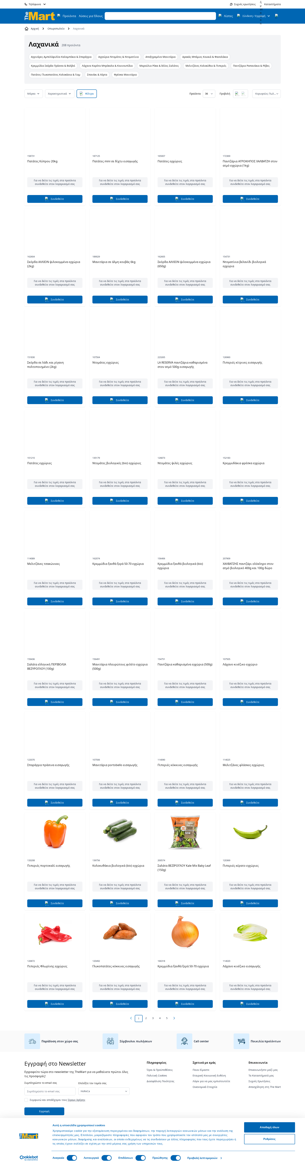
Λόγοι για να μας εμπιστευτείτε (211, 1081)
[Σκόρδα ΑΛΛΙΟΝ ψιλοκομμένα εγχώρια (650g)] (185, 228)
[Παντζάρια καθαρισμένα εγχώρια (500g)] (185, 631)
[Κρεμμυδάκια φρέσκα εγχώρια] (250, 430)
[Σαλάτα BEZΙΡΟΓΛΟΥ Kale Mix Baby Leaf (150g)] (185, 832)
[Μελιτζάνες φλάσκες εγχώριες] (250, 732)
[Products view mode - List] (244, 94)
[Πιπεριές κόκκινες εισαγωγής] (185, 732)
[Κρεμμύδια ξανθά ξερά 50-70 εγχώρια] (120, 530)
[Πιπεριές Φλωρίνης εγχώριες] (55, 933)
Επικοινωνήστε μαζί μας (263, 1069)
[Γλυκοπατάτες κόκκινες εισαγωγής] (120, 933)
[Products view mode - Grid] (237, 94)
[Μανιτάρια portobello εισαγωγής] (120, 732)
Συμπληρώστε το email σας (40, 1082)
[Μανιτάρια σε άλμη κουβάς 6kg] (120, 228)
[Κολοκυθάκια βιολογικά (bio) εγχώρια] (120, 832)
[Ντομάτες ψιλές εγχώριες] (185, 430)
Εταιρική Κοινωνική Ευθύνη (209, 1075)
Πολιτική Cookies (157, 1075)
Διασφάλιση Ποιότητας (160, 1081)
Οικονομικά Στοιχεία (205, 1087)
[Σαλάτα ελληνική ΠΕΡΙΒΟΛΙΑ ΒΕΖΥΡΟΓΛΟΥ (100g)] (54, 631)
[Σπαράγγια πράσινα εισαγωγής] (54, 732)
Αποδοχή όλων (269, 1127)
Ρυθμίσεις (269, 1138)
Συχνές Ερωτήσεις (259, 1081)
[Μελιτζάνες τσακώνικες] (54, 530)
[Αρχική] (39, 16)
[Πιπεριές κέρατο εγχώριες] (250, 832)
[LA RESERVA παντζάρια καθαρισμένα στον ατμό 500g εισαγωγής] (185, 329)
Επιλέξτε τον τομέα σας (92, 1083)
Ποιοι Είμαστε (201, 1069)
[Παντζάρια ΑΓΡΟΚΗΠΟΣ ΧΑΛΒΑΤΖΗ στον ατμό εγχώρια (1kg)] (250, 128)
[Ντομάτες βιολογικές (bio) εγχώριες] (120, 430)
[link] (131, 1018)
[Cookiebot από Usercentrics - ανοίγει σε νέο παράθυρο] (28, 1158)
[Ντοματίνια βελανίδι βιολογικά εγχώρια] (250, 228)
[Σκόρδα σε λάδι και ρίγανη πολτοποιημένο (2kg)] (54, 329)
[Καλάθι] (277, 16)
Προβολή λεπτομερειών (202, 1157)
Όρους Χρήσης (76, 1100)
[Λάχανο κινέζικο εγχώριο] (250, 631)
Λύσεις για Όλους (91, 16)
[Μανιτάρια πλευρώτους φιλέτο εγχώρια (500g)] (120, 631)
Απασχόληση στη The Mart (265, 1087)
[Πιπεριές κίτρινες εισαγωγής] (250, 329)
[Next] (174, 1018)
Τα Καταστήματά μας (261, 1075)
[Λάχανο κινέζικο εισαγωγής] (250, 933)
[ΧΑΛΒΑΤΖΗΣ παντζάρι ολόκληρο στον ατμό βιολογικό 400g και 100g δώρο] (250, 530)
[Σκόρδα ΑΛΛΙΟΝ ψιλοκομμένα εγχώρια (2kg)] (54, 228)
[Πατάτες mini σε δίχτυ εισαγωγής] (120, 128)
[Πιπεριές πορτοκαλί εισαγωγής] (55, 832)
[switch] (106, 1158)
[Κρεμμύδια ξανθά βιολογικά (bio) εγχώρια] (185, 530)
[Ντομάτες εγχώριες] (120, 329)
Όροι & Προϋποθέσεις (160, 1069)
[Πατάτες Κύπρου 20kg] (54, 128)
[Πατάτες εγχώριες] (185, 128)
